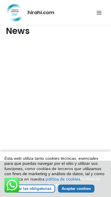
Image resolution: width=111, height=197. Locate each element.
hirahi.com (41, 12)
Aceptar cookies (76, 188)
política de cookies (63, 179)
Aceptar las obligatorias (30, 188)
